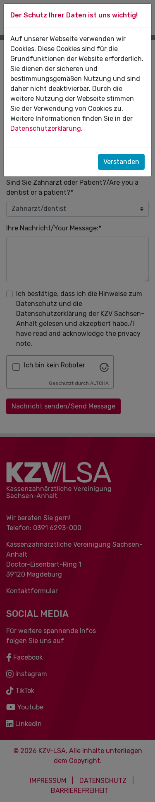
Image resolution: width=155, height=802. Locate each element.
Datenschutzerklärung (45, 128)
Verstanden (121, 162)
